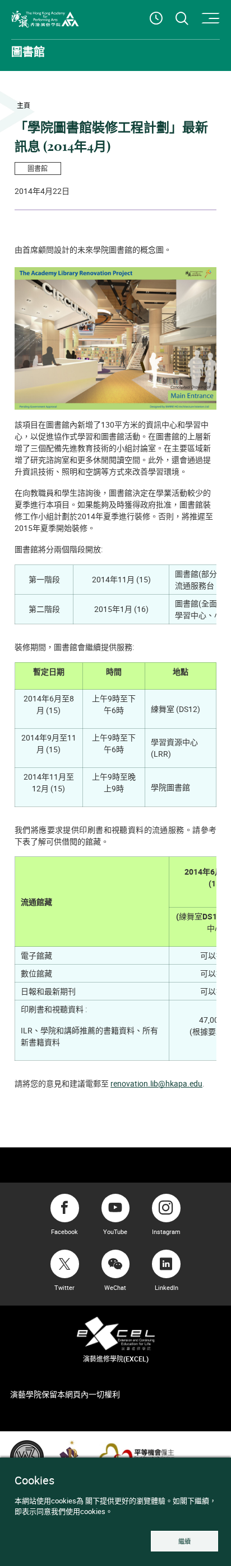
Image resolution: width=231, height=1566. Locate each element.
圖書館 (37, 168)
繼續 (184, 1541)
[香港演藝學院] (45, 19)
